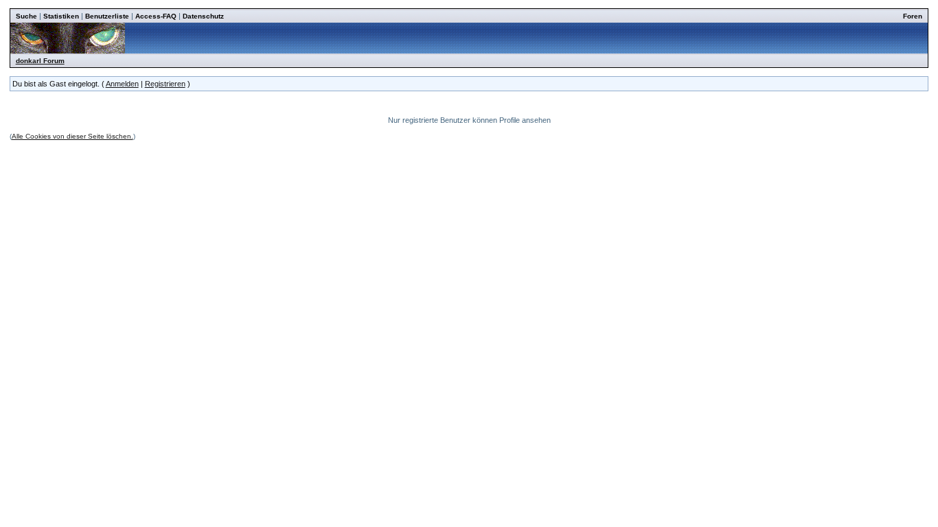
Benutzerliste (107, 16)
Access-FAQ (155, 16)
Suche (26, 16)
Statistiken (61, 16)
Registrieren (165, 84)
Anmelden (122, 84)
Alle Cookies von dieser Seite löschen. (72, 136)
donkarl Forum (40, 61)
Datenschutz (203, 16)
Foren (912, 16)
